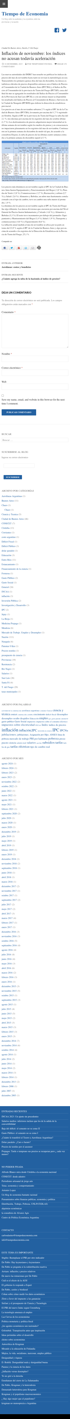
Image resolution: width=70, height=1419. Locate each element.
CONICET (7, 523)
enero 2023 (7, 777)
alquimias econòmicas (12, 1208)
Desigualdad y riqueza (12, 1357)
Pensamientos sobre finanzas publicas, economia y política (28, 1199)
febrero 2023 (8, 772)
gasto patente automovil (60, 718)
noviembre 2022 (9, 781)
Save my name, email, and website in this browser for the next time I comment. (33, 401)
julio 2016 (6, 954)
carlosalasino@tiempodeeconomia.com (19, 1235)
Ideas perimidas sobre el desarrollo (18, 1335)
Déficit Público (8, 546)
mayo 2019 (7, 840)
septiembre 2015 (9, 999)
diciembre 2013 (9, 1081)
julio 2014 (6, 1059)
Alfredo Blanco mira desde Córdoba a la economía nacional (29, 1172)
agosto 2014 (7, 1054)
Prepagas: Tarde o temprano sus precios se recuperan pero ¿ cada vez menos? (33, 1153)
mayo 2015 (7, 1018)
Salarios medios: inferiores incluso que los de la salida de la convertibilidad (29, 1122)
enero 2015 (7, 1036)
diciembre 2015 (9, 986)
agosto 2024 (7, 763)
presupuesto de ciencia (12, 655)
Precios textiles (8, 650)
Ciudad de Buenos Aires (11, 48)
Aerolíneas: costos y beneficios (16, 265)
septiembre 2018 (9, 868)
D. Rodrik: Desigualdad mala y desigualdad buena (25, 1362)
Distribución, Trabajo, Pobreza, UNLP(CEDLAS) (25, 1203)
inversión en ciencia (45, 731)
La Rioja (6, 618)
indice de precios (57, 724)
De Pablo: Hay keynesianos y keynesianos (21, 1262)
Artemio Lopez (9, 1190)
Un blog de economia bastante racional (19, 1194)
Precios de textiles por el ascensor (17, 1146)
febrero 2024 (8, 768)
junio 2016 (7, 959)
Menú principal (4, 4)
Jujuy (4, 614)
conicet (14, 714)
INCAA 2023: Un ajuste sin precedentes (20, 1116)
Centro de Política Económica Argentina (20, 1217)
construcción (22, 714)
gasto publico (8, 721)
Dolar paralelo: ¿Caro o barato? (16, 1142)
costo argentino (9, 537)
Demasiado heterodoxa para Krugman (19, 1389)
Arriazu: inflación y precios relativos (18, 1271)
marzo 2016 (7, 972)
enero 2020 (7, 827)
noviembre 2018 (9, 863)
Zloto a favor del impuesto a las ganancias (21, 1298)
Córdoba (5, 527)
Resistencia (7, 664)
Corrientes (6, 532)
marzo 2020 (7, 822)
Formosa (6, 573)
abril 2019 (6, 845)
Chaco (4, 505)
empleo (43, 718)
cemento (43, 711)
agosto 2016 (7, 949)
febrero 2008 (8, 1086)
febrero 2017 (8, 922)
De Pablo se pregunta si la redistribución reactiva (24, 1266)
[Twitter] (65, 30)
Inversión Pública (10, 600)
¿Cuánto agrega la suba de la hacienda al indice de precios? (31, 276)
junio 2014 (7, 1063)
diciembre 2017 (9, 886)
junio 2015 (7, 1013)
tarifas (59, 742)
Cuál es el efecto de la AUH (14, 1280)
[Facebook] (57, 30)
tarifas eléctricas (20, 746)
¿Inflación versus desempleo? (15, 1371)
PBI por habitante (39, 738)
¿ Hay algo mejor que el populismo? (18, 1398)
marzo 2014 (7, 1072)
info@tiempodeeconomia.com (15, 1239)
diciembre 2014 (9, 1040)
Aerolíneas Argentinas (12, 496)
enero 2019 (7, 854)
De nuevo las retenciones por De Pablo (19, 1275)
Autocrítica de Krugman (13, 1344)
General (5, 587)
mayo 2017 (7, 908)
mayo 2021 (7, 804)
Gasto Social (7, 582)
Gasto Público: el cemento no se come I (20, 1133)
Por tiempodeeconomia (39, 64)
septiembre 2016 (9, 945)
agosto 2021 (7, 799)
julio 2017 (6, 904)
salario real (21, 742)
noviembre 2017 (9, 890)
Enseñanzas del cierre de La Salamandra (20, 1380)
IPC (3, 609)
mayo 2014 (7, 1068)
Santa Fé (6, 682)
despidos (24, 718)
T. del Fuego (33, 48)
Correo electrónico (12, 367)
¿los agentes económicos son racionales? (20, 1325)
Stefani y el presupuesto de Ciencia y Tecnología (24, 1303)
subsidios (48, 742)
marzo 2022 (7, 795)
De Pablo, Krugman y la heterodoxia (18, 1385)
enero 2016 (7, 981)
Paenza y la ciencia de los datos (16, 1366)
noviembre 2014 (9, 1045)
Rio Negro (6, 668)
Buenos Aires (8, 500)
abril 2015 (6, 1022)
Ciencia (49, 711)
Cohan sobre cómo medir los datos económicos (23, 1294)
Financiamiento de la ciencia (15, 568)
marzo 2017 (7, 918)
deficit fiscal (51, 714)
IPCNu (64, 730)
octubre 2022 (8, 786)
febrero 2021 (8, 808)
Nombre (7, 353)
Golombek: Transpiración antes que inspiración (23, 1330)
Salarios (5, 673)
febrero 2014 (8, 1077)
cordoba (30, 714)
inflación (6, 596)
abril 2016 (6, 968)
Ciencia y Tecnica (10, 514)
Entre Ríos (6, 559)
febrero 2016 (8, 977)
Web (4, 381)
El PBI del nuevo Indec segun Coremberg (21, 1307)
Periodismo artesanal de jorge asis (17, 1181)
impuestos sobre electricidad (18, 725)
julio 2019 (6, 836)
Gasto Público (8, 577)
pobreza (53, 738)
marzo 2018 (7, 881)
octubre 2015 (8, 995)
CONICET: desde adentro (13, 1176)
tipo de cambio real (40, 746)
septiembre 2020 (9, 813)
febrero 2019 (8, 849)
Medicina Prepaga (10, 623)
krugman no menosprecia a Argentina (19, 1403)
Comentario (9, 312)
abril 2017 (6, 913)
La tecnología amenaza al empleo (17, 1312)
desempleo (62, 714)
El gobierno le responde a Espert (17, 1285)
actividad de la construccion (11, 711)
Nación (24, 48)
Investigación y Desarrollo (14, 605)
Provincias (6, 659)
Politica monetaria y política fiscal (17, 1321)
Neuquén (6, 641)
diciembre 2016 (9, 931)
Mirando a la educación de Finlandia (18, 1348)
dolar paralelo (8, 550)
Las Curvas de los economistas (16, 1316)
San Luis (6, 677)
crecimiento (39, 714)
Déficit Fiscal (8, 541)
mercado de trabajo (19, 738)
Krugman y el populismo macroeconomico (21, 1394)
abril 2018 (6, 877)
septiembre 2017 (9, 899)
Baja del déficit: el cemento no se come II (21, 1128)
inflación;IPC (28, 730)
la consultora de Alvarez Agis (15, 1212)
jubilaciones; (9, 734)
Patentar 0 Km (8, 646)
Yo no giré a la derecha (12, 1375)
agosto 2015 (7, 1004)
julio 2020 (6, 818)
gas (50, 718)
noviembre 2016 (9, 936)
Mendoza (6, 627)
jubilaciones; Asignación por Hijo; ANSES (37, 734)
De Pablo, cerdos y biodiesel (15, 1289)
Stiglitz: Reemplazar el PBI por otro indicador (23, 1257)
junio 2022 (7, 790)
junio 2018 (7, 872)
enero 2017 (7, 927)
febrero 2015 (8, 1031)
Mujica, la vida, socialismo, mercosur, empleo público (26, 1353)
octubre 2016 (8, 940)
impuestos (31, 721)
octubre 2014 (8, 1049)
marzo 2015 (7, 1027)
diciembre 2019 (9, 831)
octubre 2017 (8, 895)
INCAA (5, 591)
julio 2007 (6, 1090)
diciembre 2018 (9, 858)
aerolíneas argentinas (31, 710)
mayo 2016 (7, 963)
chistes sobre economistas (13, 1339)
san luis (39, 743)
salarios (31, 742)
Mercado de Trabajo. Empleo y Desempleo (21, 632)
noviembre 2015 (9, 990)
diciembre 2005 (9, 1095)
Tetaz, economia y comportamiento (18, 1185)
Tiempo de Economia (18, 13)
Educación (6, 555)
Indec (45, 725)
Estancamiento (8, 564)
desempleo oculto (11, 718)
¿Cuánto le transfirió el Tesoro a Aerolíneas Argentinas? (27, 1137)
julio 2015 (6, 1009)
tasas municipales (9, 691)
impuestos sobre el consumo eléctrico (51, 721)
